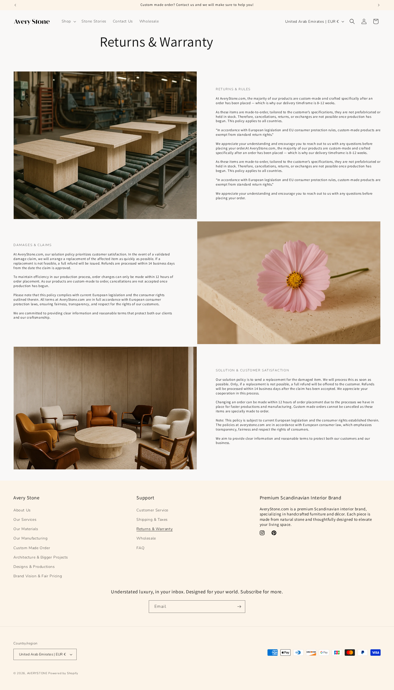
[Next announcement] (379, 5)
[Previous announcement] (15, 5)
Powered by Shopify (63, 673)
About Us (22, 509)
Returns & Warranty (154, 528)
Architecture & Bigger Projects (40, 557)
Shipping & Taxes (152, 519)
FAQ (140, 547)
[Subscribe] (239, 606)
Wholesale (146, 538)
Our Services (24, 519)
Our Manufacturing (30, 538)
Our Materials (25, 528)
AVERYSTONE (37, 673)
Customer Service (152, 509)
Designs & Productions (34, 566)
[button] (68, 21)
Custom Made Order (31, 547)
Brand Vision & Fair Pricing (37, 575)
